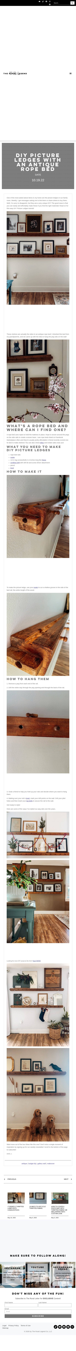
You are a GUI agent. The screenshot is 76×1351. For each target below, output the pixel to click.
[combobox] (61, 3)
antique (24, 1164)
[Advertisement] (38, 319)
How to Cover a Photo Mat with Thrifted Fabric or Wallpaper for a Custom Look (59, 1210)
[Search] (72, 3)
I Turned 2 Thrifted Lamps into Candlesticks (16, 1208)
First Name (9, 1302)
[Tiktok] (42, 1)
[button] (70, 73)
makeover (50, 1164)
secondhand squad (63, 1268)
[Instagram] (49, 1)
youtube (37, 1267)
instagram (12, 1268)
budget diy (32, 1164)
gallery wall (42, 1164)
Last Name (42, 1302)
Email (7, 1309)
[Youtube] (39, 1)
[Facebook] (46, 1)
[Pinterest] (49, 4)
